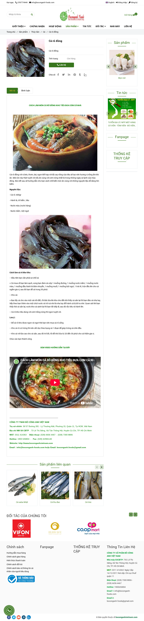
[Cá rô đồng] (72, 14)
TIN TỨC (87, 26)
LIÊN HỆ (128, 26)
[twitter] (13, 617)
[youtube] (18, 617)
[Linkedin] (69, 74)
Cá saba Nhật (22, 502)
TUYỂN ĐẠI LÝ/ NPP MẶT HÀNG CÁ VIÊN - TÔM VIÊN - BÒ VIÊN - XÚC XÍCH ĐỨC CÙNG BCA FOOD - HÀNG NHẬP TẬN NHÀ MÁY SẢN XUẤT (122, 124)
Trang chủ (11, 32)
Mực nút (122, 78)
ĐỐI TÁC (100, 26)
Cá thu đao (55, 502)
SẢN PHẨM (71, 26)
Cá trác (88, 502)
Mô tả (12, 90)
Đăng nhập (122, 2)
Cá (44, 32)
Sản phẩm (23, 32)
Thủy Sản (35, 32)
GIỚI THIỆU (18, 26)
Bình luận (25, 90)
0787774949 (22, 2)
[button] (111, 2)
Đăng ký (133, 2)
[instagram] (23, 617)
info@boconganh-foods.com (43, 2)
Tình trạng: (54, 58)
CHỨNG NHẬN (37, 26)
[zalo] (29, 617)
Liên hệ (62, 65)
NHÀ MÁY (115, 26)
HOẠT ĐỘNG (55, 26)
